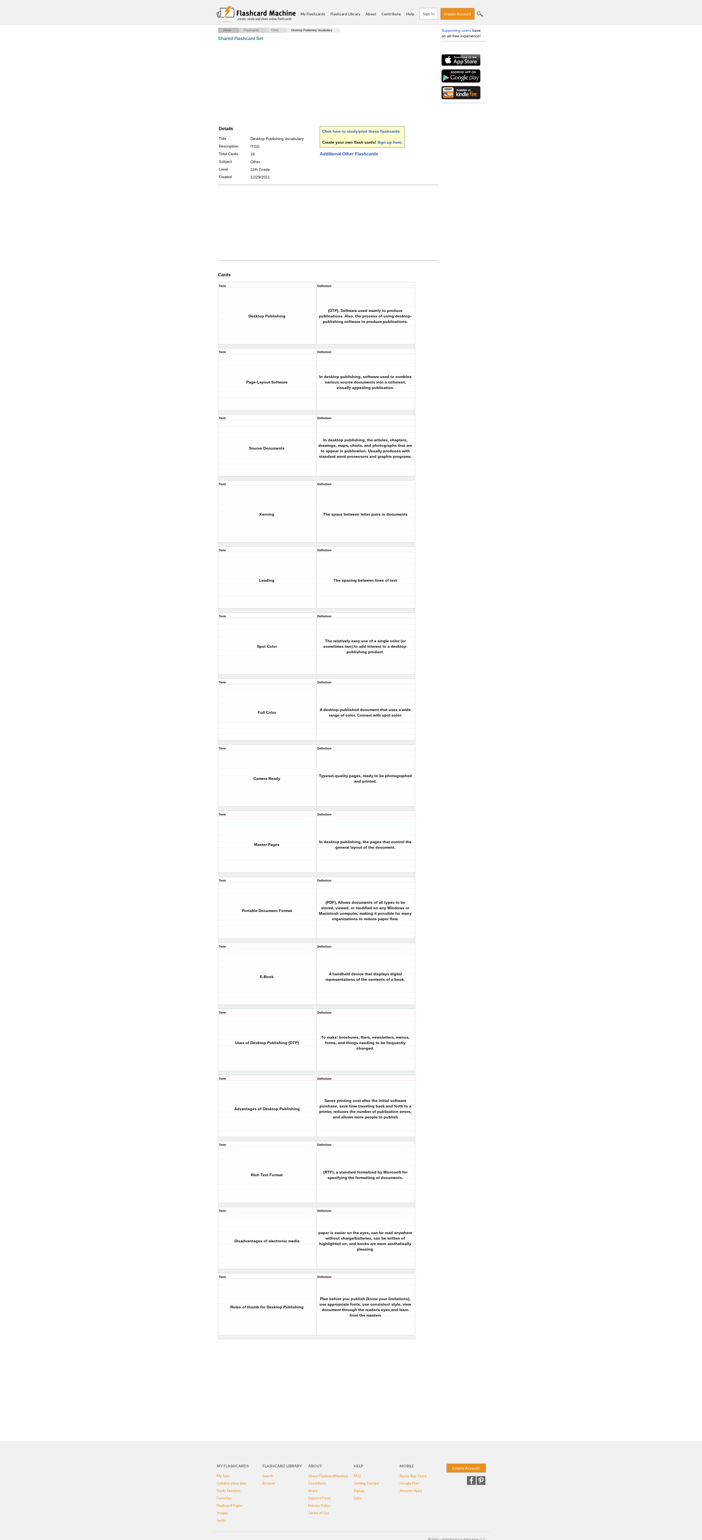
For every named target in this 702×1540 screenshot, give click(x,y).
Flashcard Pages (229, 1505)
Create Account (457, 14)
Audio (221, 1520)
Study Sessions (228, 1490)
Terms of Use (318, 1513)
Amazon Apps (411, 1490)
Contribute (391, 14)
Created (225, 177)
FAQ (357, 1476)
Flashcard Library (345, 14)
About (371, 14)
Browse (268, 1483)
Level (223, 169)
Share (312, 1490)
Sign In (429, 14)
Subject (225, 162)
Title (222, 139)
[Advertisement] (318, 83)
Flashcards (251, 30)
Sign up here (389, 142)
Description (228, 146)
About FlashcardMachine (328, 1476)
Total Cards (228, 154)
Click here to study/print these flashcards (361, 131)
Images (222, 1513)
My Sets (223, 1476)
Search (479, 13)
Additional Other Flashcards (349, 154)
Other (275, 30)
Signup (359, 1490)
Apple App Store (413, 1476)
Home (227, 30)
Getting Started (366, 1483)
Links (358, 1498)
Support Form (319, 1498)
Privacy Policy (319, 1505)
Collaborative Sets (231, 1483)
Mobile (407, 1466)
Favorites (224, 1498)
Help (410, 14)
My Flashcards (313, 14)
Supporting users (456, 30)
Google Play (409, 1483)
